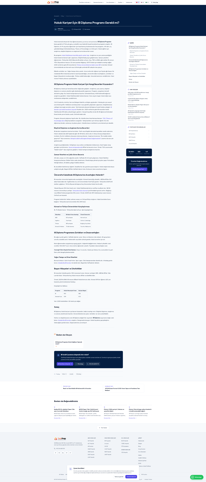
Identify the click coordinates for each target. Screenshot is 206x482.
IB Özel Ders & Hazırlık (64, 364)
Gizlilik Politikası (142, 458)
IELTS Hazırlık (132, 137)
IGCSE (106, 446)
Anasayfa (56, 16)
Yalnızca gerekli (119, 476)
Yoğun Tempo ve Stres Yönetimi (138, 73)
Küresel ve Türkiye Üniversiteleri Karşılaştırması (138, 65)
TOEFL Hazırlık (125, 443)
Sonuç (130, 79)
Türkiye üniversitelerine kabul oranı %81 (89, 65)
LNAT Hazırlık (108, 454)
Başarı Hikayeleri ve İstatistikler (137, 76)
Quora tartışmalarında (75, 147)
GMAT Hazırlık (91, 449)
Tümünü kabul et (131, 476)
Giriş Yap (155, 2)
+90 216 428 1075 (60, 448)
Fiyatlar (120, 2)
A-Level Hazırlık (133, 143)
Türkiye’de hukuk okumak (80, 190)
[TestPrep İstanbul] (53, 2)
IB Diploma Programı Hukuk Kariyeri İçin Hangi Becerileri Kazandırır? (138, 47)
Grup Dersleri (141, 449)
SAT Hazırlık (91, 441)
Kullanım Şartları (142, 460)
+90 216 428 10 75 (94, 364)
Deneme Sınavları (98, 2)
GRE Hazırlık (91, 451)
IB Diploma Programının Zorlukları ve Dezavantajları (138, 69)
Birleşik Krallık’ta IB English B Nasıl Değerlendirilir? (86, 138)
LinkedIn (71, 374)
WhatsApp (80, 364)
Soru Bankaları (110, 2)
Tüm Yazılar (104, 427)
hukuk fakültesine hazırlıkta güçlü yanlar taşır (75, 55)
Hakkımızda (129, 2)
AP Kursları (90, 446)
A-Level (106, 443)
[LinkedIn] (62, 452)
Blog (62, 16)
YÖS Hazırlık (124, 452)
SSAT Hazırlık (91, 454)
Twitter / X (64, 374)
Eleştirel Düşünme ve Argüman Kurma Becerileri (139, 51)
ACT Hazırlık (91, 443)
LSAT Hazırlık (91, 457)
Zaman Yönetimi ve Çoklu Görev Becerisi (138, 56)
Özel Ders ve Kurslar (84, 2)
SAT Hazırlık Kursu (133, 130)
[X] (70, 452)
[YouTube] (66, 452)
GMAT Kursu (132, 140)
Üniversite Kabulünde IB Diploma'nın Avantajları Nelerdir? (138, 60)
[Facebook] (55, 452)
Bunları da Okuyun (133, 82)
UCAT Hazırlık (108, 449)
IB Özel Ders (132, 134)
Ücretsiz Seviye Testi (138, 169)
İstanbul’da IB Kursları (64, 263)
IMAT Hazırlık (108, 451)
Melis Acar (60, 28)
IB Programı (108, 441)
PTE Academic (125, 446)
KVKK (139, 463)
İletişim (140, 443)
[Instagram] (59, 452)
